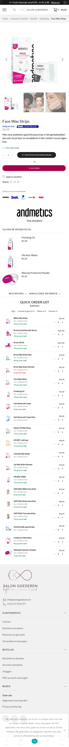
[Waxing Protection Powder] (10, 279)
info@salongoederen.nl (19, 599)
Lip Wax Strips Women (23, 464)
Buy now (35, 168)
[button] (6, 60)
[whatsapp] (18, 182)
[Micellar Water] (10, 262)
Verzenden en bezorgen (14, 641)
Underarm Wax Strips (23, 537)
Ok (34, 741)
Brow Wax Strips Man (23, 354)
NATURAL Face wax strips (24, 513)
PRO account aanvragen (15, 677)
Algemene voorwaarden (14, 700)
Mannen (53, 311)
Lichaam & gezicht (19, 18)
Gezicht (33, 18)
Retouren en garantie (13, 634)
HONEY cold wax (21, 440)
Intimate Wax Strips (22, 454)
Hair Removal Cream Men (24, 417)
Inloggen (7, 671)
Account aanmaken (12, 664)
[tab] (17, 294)
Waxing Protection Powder (36, 272)
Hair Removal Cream (22, 403)
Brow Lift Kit (19, 342)
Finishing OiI (28, 237)
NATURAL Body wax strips (25, 501)
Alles (13, 311)
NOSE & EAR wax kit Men (24, 527)
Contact (6, 621)
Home (5, 18)
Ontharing (44, 18)
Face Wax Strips (20, 379)
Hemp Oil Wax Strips (22, 428)
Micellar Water (30, 255)
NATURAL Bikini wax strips (25, 489)
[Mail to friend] (15, 182)
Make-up (41, 311)
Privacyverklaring (11, 706)
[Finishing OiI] (10, 244)
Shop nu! (55, 2)
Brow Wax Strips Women (24, 367)
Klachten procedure (12, 628)
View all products (34, 220)
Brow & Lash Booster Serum (25, 330)
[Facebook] (11, 182)
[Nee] (64, 730)
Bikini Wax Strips (21, 318)
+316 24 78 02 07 (16, 603)
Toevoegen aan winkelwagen (38, 155)
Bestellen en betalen (13, 658)
